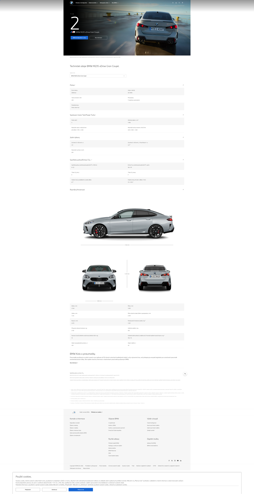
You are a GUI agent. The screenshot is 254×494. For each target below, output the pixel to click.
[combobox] (185, 373)
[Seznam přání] (179, 3)
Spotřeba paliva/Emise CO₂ (80, 160)
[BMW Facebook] (169, 461)
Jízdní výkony (75, 137)
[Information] (120, 57)
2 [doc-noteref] (91, 159)
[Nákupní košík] (176, 3)
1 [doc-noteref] (95, 114)
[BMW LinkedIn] (181, 461)
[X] (172, 461)
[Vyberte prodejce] (182, 3)
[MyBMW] (173, 3)
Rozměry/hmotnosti (77, 190)
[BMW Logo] (71, 2)
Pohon (72, 85)
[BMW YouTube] (178, 461)
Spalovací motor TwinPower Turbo (82, 115)
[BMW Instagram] (175, 461)
